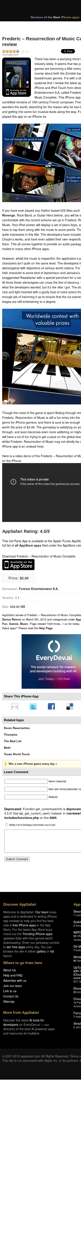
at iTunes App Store (18, 564)
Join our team (12, 987)
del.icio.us (72, 707)
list (52, 952)
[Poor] (7, 51)
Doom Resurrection (17, 729)
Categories (58, 25)
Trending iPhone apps (37, 935)
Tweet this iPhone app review (34, 707)
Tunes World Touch (17, 755)
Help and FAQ (12, 976)
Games (13, 624)
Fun (4, 624)
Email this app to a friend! (15, 707)
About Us (9, 971)
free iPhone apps (24, 926)
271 (75, 983)
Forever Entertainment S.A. (39, 588)
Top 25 (36, 25)
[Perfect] (17, 51)
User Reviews (27, 51)
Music (24, 624)
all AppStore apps (28, 545)
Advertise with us (14, 982)
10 (74, 1004)
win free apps (16, 948)
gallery (41, 952)
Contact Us (10, 997)
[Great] (14, 51)
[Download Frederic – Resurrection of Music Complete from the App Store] (16, 77)
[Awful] (4, 51)
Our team (41, 913)
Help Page (45, 628)
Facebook (53, 707)
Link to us (9, 992)
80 (74, 962)
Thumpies (10, 736)
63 (74, 993)
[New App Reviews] (14, 25)
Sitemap (8, 1002)
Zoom (22, 51)
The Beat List (12, 742)
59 (74, 937)
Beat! (7, 749)
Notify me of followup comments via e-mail (32, 826)
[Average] (11, 51)
